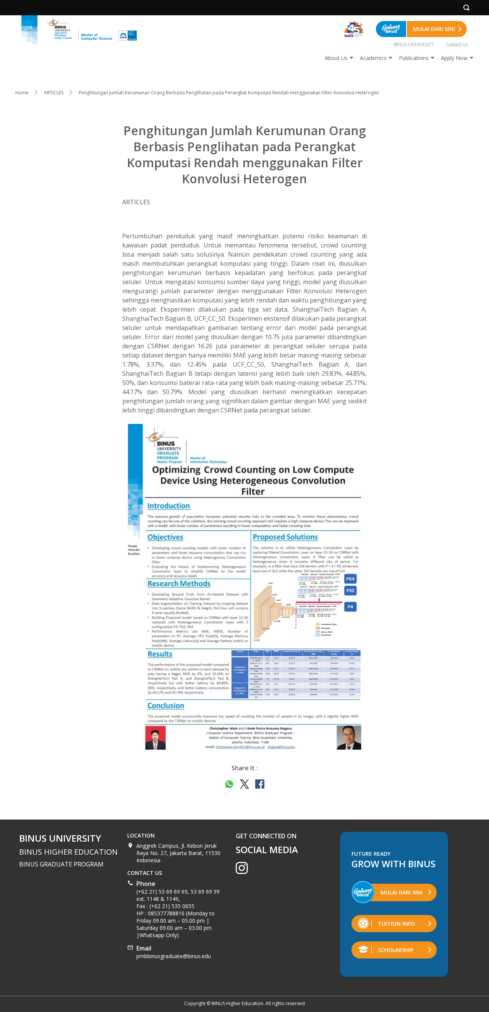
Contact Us (457, 44)
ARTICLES (53, 92)
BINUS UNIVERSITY (413, 44)
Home (22, 92)
